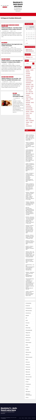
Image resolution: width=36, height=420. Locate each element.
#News (27, 359)
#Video (16, 93)
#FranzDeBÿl (28, 73)
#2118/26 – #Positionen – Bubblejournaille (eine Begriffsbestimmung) (30, 203)
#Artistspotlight (28, 303)
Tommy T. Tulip (13, 47)
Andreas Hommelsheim (29, 80)
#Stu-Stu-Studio (29, 376)
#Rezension (28, 371)
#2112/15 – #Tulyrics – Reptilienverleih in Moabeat (30, 247)
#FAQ (27, 320)
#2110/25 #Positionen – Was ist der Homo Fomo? (30, 260)
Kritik (32, 93)
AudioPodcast (28, 84)
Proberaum (27, 115)
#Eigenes (27, 315)
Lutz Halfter (31, 98)
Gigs (26, 89)
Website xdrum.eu (29, 49)
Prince (31, 113)
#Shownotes (28, 374)
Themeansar (4, 418)
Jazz (27, 91)
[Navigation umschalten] (18, 14)
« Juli (27, 43)
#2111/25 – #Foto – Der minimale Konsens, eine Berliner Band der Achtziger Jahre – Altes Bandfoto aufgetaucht (30, 253)
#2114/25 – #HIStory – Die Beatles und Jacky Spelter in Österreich (30, 236)
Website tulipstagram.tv (30, 50)
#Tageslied (28, 379)
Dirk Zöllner (28, 86)
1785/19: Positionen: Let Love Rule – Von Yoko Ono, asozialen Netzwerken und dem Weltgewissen (11, 80)
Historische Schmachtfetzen (29, 394)
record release (28, 118)
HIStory (27, 397)
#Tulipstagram (28, 384)
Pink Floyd (27, 111)
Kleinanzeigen (28, 93)
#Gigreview (28, 335)
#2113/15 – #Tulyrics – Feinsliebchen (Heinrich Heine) (30, 241)
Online (29, 57)
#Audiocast (28, 305)
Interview (29, 89)
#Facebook (28, 71)
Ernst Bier (32, 86)
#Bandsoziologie (29, 310)
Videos (27, 124)
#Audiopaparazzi (29, 308)
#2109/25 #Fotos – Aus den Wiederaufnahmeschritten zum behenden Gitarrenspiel (30, 266)
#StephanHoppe (28, 77)
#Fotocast (27, 322)
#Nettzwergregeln (29, 357)
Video (31, 122)
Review (27, 120)
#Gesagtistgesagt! (29, 330)
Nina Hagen (28, 104)
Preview (27, 113)
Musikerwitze (28, 102)
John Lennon (31, 91)
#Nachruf (27, 354)
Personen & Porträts (29, 109)
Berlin (32, 84)
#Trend (27, 381)
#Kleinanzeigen (28, 342)
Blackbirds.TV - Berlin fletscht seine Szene (18, 4)
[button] (34, 14)
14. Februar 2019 (5, 81)
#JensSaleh (28, 75)
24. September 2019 (5, 47)
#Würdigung (28, 391)
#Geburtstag (28, 327)
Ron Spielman (31, 120)
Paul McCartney (28, 106)
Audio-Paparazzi (28, 82)
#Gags (27, 325)
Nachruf (32, 102)
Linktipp (27, 98)
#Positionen (5, 42)
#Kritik (27, 344)
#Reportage (28, 369)
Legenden (27, 95)
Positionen (32, 111)
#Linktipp (27, 349)
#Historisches (28, 337)
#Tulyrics (27, 386)
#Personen (28, 362)
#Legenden (28, 347)
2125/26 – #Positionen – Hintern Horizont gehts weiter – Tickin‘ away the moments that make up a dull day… (30, 136)
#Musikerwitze (28, 352)
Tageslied (27, 122)
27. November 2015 (16, 98)
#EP (2, 42)
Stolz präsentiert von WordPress (5, 417)
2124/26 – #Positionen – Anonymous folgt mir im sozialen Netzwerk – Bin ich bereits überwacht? (30, 144)
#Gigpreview (28, 332)
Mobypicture (28, 100)
